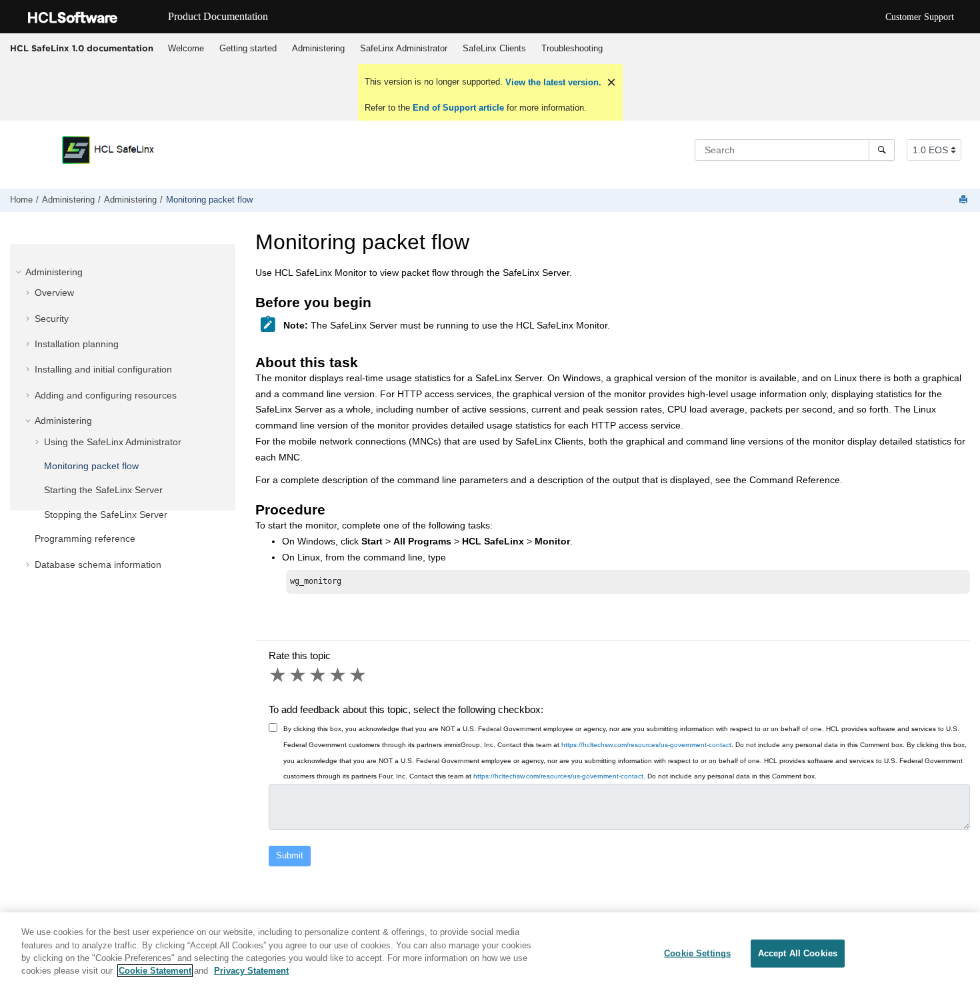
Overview (54, 292)
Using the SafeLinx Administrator (112, 442)
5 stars (359, 675)
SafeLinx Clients (494, 48)
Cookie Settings (697, 953)
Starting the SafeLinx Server (103, 490)
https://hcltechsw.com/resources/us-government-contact (646, 744)
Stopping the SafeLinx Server (105, 514)
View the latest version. (552, 82)
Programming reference (85, 538)
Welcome (186, 48)
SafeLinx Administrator (403, 48)
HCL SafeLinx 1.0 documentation (81, 48)
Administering (318, 48)
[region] (490, 952)
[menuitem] (185, 48)
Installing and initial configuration (103, 369)
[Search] (882, 150)
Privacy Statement (251, 971)
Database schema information (98, 564)
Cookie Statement (155, 971)
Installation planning (77, 344)
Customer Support (919, 17)
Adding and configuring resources (106, 395)
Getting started (248, 48)
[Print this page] (964, 200)
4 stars (339, 675)
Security (52, 318)
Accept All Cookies (797, 953)
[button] (20, 272)
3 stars (319, 675)
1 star (279, 675)
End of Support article (458, 108)
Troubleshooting (572, 48)
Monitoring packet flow (209, 200)
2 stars (299, 675)
